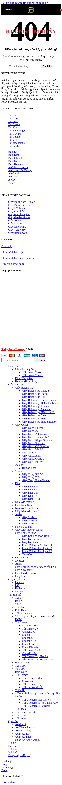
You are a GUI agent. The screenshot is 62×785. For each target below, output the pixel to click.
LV (17, 585)
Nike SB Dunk (23, 526)
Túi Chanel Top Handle (35, 656)
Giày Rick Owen (17, 232)
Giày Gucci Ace (17, 211)
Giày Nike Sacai (24, 505)
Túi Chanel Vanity (32, 650)
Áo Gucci (13, 173)
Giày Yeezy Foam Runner (36, 480)
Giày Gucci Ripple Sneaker (37, 440)
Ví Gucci (20, 668)
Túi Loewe (21, 718)
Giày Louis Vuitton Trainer (36, 535)
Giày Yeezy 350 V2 (33, 474)
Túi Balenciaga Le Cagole (36, 699)
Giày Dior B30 (30, 492)
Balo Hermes (15, 164)
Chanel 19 (27, 634)
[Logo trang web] (31, 15)
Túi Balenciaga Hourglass (36, 705)
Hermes (19, 582)
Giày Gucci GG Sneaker (35, 446)
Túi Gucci (13, 118)
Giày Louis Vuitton (25, 532)
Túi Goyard (14, 133)
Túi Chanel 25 (30, 628)
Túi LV (12, 115)
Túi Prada (13, 146)
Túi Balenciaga (16, 130)
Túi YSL (13, 139)
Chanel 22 (27, 637)
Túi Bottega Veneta (25, 712)
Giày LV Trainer (17, 208)
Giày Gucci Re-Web (33, 461)
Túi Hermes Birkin (32, 678)
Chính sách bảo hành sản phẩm (18, 258)
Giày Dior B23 (30, 486)
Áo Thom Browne (18, 167)
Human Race (29, 467)
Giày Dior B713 (31, 498)
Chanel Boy (28, 631)
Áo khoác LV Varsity (20, 170)
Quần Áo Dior (23, 736)
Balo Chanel (15, 158)
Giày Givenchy (23, 569)
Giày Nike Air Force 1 (27, 511)
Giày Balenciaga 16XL (34, 418)
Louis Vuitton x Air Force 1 (37, 545)
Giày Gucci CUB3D (33, 458)
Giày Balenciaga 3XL (34, 396)
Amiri (18, 563)
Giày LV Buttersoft (32, 539)
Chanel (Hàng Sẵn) (25, 369)
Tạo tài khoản (8, 782)
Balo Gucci (14, 161)
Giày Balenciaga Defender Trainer (40, 403)
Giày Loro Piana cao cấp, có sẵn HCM (36, 566)
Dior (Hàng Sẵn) (24, 378)
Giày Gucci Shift (31, 455)
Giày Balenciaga (24, 387)
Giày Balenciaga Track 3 (21, 205)
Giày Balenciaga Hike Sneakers (39, 421)
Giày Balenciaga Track (34, 393)
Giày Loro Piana (17, 226)
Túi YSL (20, 690)
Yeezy (18, 471)
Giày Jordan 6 (29, 523)
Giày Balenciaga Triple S (22, 201)
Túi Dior (13, 121)
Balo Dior (13, 154)
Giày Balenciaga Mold (34, 415)
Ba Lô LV (20, 600)
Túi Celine (14, 136)
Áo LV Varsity (23, 730)
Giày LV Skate (30, 542)
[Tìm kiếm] (15, 9)
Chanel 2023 (29, 640)
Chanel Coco (29, 644)
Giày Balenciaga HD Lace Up (38, 412)
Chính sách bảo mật (12, 252)
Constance (27, 681)
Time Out (27, 554)
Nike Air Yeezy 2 (24, 501)
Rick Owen (21, 557)
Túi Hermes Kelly (32, 684)
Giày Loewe (22, 576)
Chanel (19, 591)
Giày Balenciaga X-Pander (36, 409)
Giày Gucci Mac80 (32, 449)
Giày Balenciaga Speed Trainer (39, 400)
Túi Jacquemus (16, 142)
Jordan (18, 514)
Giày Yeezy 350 (17, 229)
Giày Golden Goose (19, 217)
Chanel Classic (30, 625)
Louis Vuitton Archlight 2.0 (37, 551)
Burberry (20, 588)
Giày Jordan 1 (16, 220)
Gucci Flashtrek (30, 452)
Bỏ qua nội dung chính (35, 2)
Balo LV (13, 151)
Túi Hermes (14, 127)
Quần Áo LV (22, 733)
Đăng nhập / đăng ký (19, 755)
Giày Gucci (21, 424)
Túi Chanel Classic (32, 372)
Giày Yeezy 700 (30, 477)
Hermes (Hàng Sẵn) (26, 381)
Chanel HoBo (29, 653)
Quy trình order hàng (12, 263)
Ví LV (11, 182)
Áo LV (12, 179)
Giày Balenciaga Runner (35, 406)
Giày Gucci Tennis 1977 (35, 437)
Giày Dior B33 (30, 495)
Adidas (19, 464)
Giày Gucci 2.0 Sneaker (35, 433)
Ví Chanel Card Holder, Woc (38, 659)
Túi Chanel (14, 124)
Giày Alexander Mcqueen (29, 529)
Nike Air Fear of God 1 (28, 508)
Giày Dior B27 (16, 223)
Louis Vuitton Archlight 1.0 (37, 548)
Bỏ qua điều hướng (12, 2)
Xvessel (19, 560)
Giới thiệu (6, 246)
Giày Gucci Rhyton (19, 214)
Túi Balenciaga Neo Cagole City (40, 702)
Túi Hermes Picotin (32, 687)
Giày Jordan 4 (29, 520)
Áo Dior (12, 176)
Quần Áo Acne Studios (27, 739)
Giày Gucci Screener (33, 443)
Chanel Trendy (30, 647)
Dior (17, 483)
